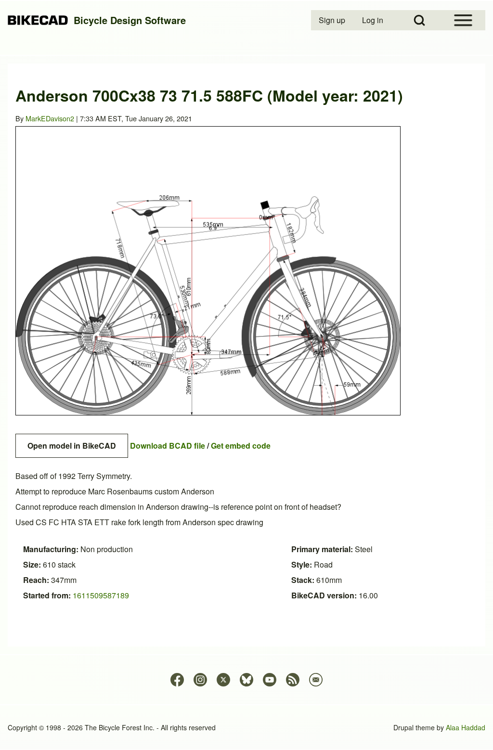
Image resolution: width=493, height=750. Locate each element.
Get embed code (241, 445)
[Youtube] (269, 679)
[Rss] (292, 679)
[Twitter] (223, 679)
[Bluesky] (246, 679)
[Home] (38, 20)
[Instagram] (200, 679)
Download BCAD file (167, 445)
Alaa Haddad (465, 727)
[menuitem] (332, 20)
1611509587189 (101, 595)
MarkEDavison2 (50, 118)
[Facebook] (177, 679)
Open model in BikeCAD (71, 445)
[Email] (315, 679)
